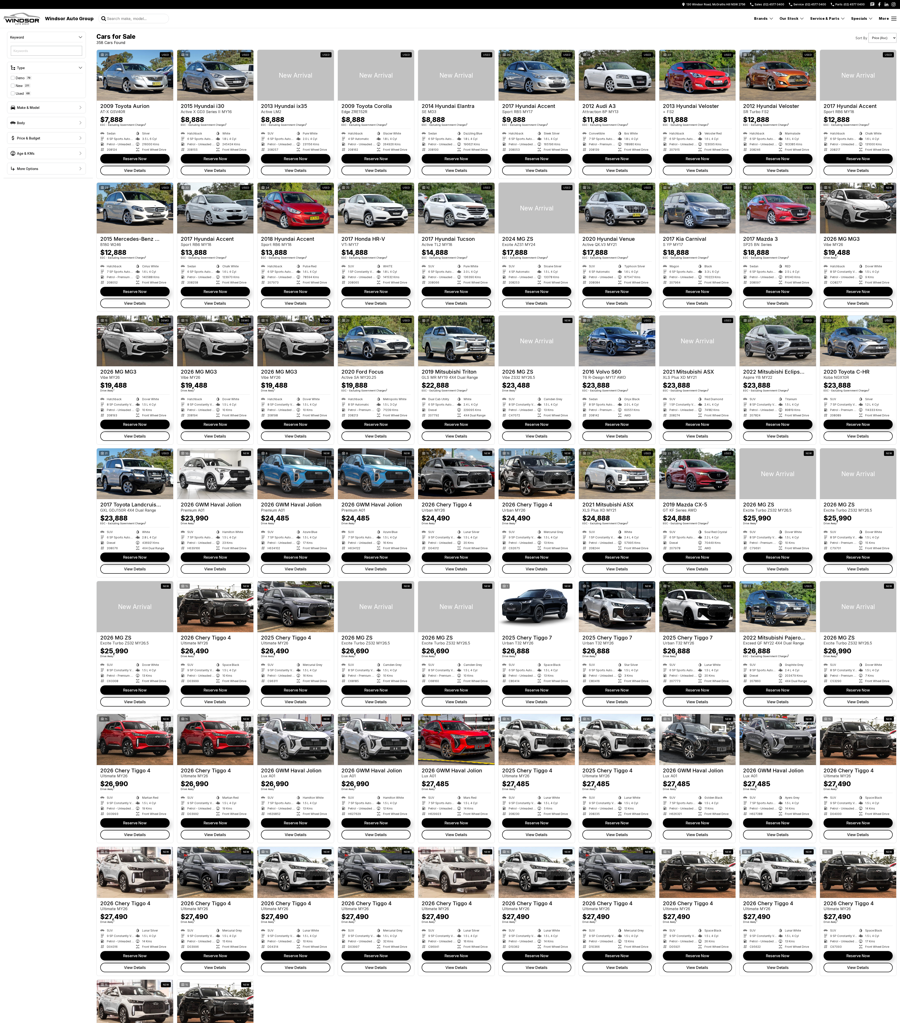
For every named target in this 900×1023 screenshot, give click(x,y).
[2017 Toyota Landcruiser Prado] (135, 473)
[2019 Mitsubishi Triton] (456, 341)
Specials (859, 18)
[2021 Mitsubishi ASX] (697, 341)
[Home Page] (22, 18)
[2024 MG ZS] (537, 208)
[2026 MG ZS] (537, 341)
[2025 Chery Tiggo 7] (537, 606)
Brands (761, 18)
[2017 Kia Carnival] (697, 208)
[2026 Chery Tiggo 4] (456, 473)
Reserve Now (135, 158)
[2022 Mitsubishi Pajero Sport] (778, 606)
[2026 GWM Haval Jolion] (215, 473)
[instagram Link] (893, 4)
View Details (135, 170)
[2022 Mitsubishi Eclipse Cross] (778, 341)
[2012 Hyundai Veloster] (778, 75)
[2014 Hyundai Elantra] (456, 75)
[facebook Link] (879, 4)
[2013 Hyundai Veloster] (697, 75)
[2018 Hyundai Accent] (295, 208)
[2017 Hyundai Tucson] (456, 208)
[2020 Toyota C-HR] (858, 341)
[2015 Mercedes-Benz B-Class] (135, 208)
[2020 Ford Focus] (376, 341)
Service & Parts (824, 18)
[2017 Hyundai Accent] (537, 75)
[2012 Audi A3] (617, 75)
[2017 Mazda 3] (778, 208)
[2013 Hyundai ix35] (295, 75)
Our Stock (789, 18)
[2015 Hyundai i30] (215, 75)
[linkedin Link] (886, 4)
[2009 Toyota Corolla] (376, 75)
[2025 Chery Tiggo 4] (295, 606)
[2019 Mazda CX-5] (697, 473)
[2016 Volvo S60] (617, 341)
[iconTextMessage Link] (872, 4)
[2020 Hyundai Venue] (617, 208)
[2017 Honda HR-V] (376, 208)
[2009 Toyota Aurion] (135, 75)
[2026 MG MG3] (858, 208)
